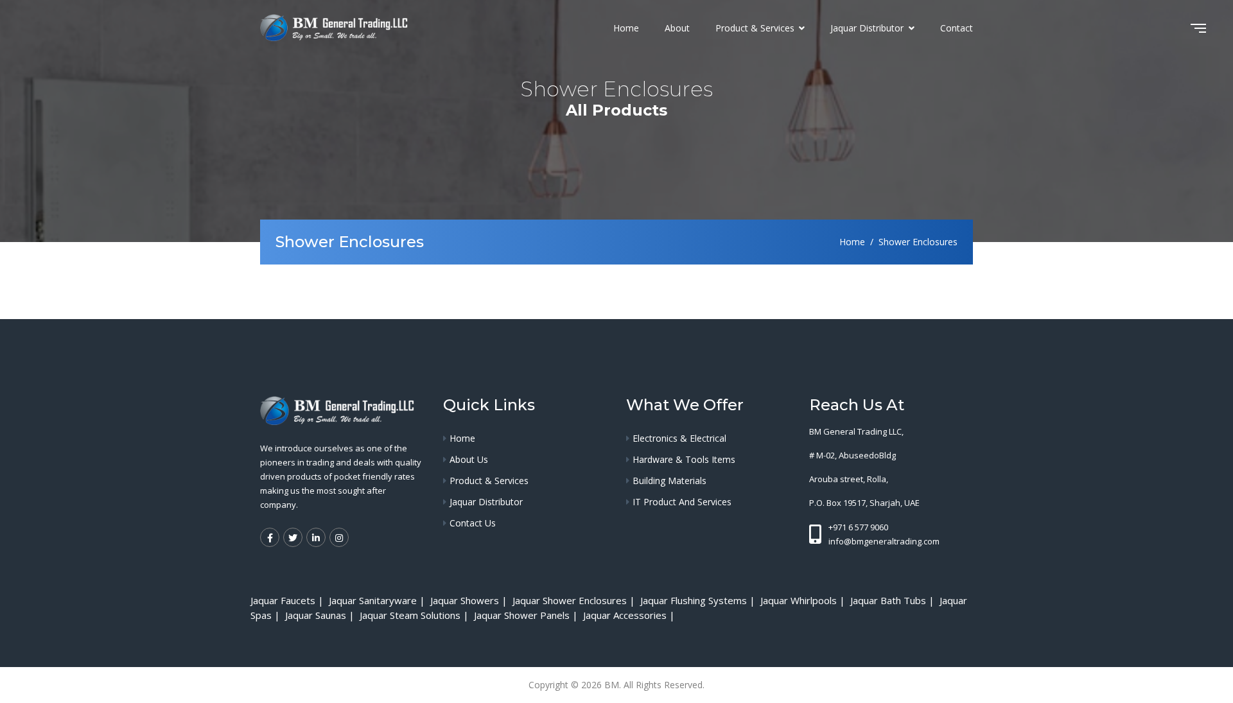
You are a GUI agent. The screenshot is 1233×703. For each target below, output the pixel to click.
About (677, 28)
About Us (469, 459)
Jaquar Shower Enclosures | (575, 600)
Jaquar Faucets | (288, 600)
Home (626, 28)
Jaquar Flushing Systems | (699, 600)
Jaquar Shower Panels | (527, 615)
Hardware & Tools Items (684, 459)
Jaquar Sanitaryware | (378, 600)
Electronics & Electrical (679, 438)
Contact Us (473, 523)
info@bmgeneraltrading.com (884, 541)
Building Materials (669, 480)
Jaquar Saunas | (321, 615)
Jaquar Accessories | (630, 615)
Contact (956, 28)
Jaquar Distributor (868, 28)
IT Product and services (682, 502)
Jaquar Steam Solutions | (415, 615)
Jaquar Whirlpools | (804, 600)
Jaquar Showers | (470, 600)
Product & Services (756, 28)
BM (611, 685)
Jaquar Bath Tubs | (893, 600)
